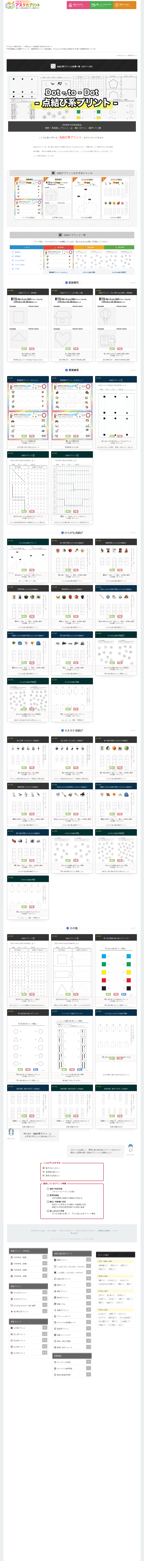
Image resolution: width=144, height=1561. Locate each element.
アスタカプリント (121, 55)
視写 (114, 1321)
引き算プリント (29, 1340)
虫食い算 (113, 1317)
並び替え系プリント (29, 1311)
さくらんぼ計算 (125, 1317)
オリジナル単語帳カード (73, 1322)
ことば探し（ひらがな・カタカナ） (73, 1272)
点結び (109, 1302)
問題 (32, 349)
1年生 (114, 1265)
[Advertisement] (73, 29)
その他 (17, 269)
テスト (122, 1314)
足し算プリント (29, 1334)
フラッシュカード (73, 1316)
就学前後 (103, 1265)
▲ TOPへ (133, 282)
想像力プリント (73, 1310)
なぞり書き (104, 1321)
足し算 (110, 1295)
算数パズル (73, 1304)
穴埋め (102, 1325)
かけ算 (102, 1299)
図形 (101, 1302)
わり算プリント (29, 1353)
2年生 (124, 1265)
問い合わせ (74, 1233)
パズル (119, 1302)
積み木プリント (73, 1297)
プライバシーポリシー (66, 1231)
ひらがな (112, 1280)
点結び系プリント (132, 55)
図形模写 (17, 252)
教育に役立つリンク (73, 1347)
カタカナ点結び (20, 264)
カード (102, 1317)
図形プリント (73, 1291)
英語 (129, 1284)
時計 (129, 1299)
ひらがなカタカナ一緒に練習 (29, 1305)
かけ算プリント (29, 1347)
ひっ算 (102, 1314)
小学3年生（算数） (29, 1270)
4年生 (112, 1269)
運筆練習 (17, 256)
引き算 (121, 1295)
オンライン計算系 (73, 1362)
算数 (102, 1280)
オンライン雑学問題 (73, 1368)
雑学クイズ (73, 1285)
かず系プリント (29, 1328)
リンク (115, 1231)
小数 (121, 1299)
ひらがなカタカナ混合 (107, 1284)
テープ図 (112, 1325)
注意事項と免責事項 (104, 1231)
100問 (112, 1314)
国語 (121, 1284)
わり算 (112, 1299)
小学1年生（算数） (29, 1257)
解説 (24, 349)
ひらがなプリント (29, 1292)
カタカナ (124, 1280)
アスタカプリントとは (37, 1231)
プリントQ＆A (51, 1231)
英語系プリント (73, 1329)
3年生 (102, 1269)
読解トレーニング (73, 1335)
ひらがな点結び (20, 260)
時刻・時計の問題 (73, 1341)
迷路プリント (73, 1260)
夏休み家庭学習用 (73, 1375)
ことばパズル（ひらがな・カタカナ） (73, 1266)
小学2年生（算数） (29, 1264)
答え (123, 994)
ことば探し (125, 1321)
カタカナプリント (29, 1299)
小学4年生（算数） (29, 1276)
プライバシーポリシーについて (85, 1231)
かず (101, 1295)
